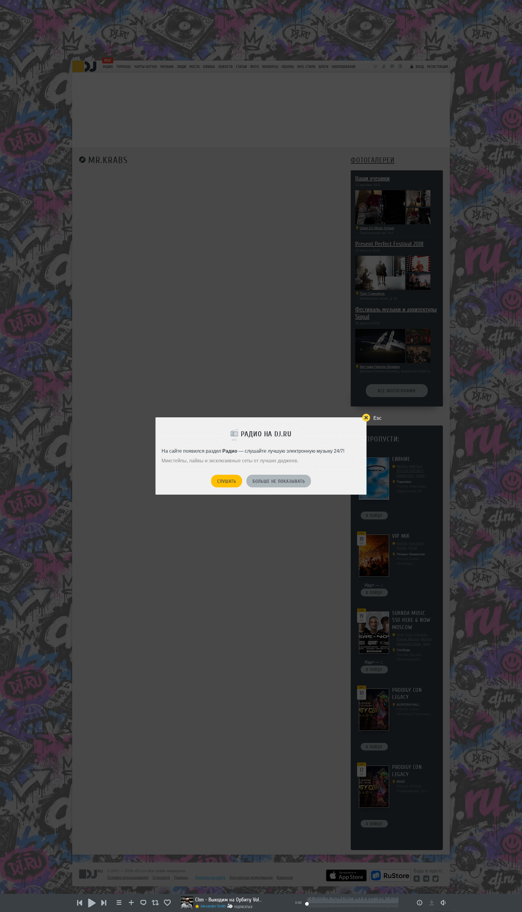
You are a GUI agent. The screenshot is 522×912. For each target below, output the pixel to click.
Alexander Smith (213, 906)
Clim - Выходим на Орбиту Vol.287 (228, 900)
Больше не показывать (279, 481)
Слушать (226, 481)
